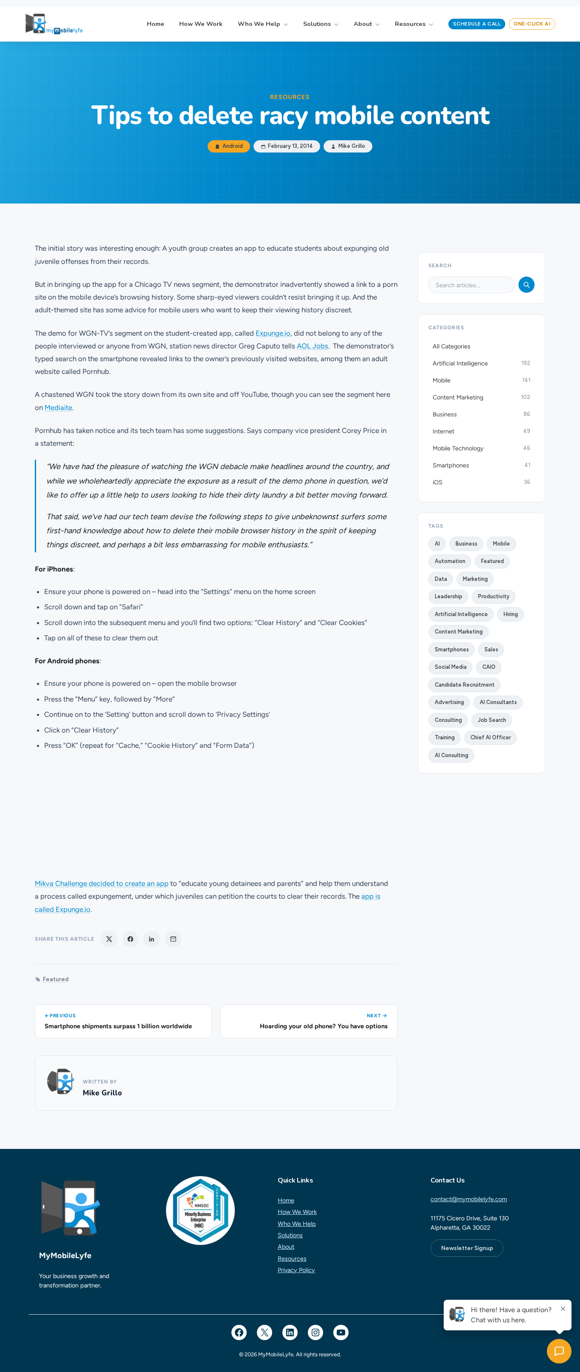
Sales (491, 649)
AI (437, 543)
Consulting (448, 720)
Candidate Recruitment (465, 685)
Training (445, 737)
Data (441, 579)
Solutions (317, 24)
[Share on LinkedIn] (152, 939)
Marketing (475, 579)
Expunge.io (273, 333)
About (363, 24)
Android (232, 146)
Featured (55, 979)
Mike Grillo (102, 1093)
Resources (410, 24)
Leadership (448, 596)
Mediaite (58, 407)
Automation (450, 561)
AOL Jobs (312, 346)
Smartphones (452, 649)
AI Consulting (451, 755)
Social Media (451, 667)
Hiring (511, 614)
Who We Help (259, 24)
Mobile (501, 543)
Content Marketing (459, 631)
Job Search (492, 720)
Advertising (449, 702)
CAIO (489, 667)
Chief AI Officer (490, 737)
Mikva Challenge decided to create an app (102, 883)
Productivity (494, 596)
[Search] (526, 285)
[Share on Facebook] (130, 939)
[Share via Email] (173, 939)
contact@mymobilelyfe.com (469, 1199)
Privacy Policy (296, 1270)
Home (155, 24)
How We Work (200, 24)
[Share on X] (109, 939)
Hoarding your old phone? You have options (324, 1026)
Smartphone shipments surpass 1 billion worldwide (118, 1026)
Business (466, 543)
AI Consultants (498, 702)
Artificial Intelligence (461, 614)
